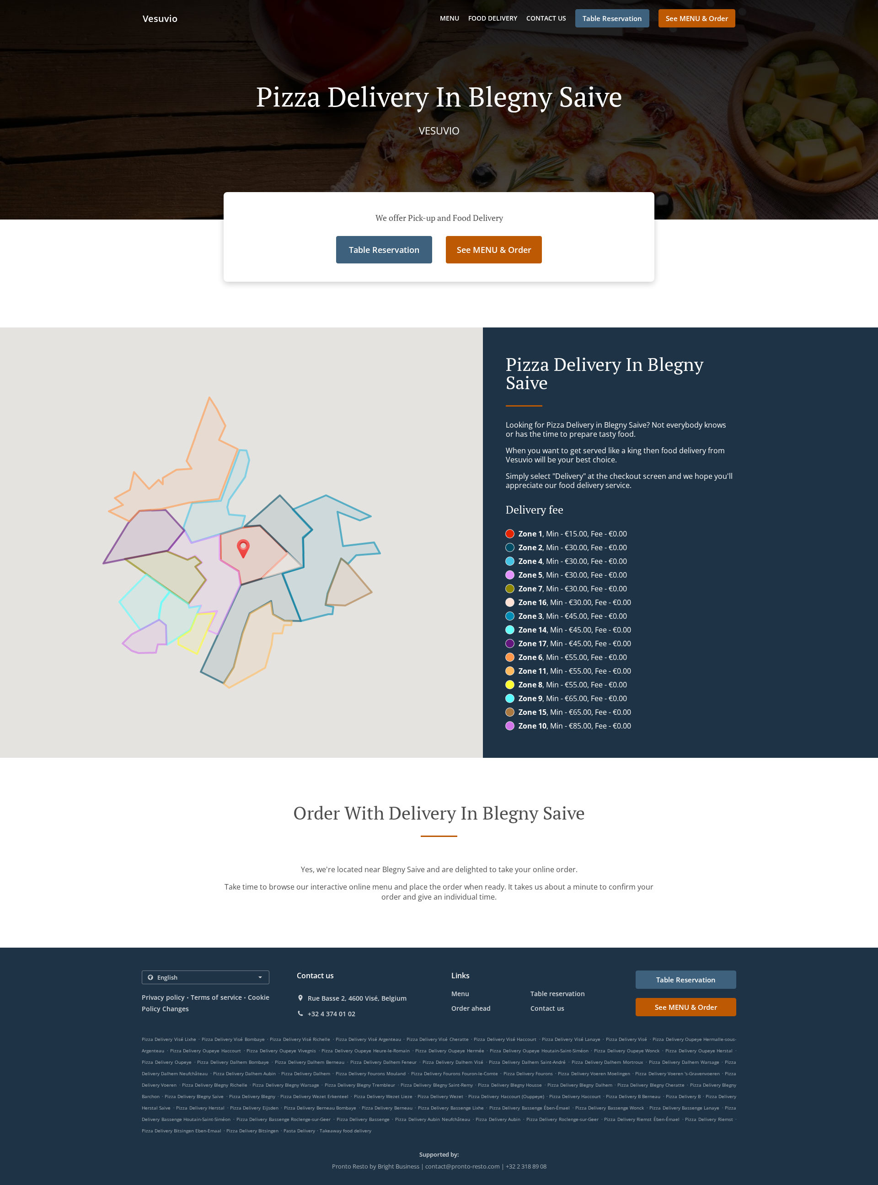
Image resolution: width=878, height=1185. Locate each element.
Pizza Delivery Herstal (200, 1108)
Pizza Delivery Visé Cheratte (438, 1039)
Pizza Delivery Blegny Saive (194, 1096)
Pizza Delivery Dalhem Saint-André (527, 1062)
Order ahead (471, 1008)
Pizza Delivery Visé (627, 1039)
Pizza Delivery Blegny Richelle (214, 1085)
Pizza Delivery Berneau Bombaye (320, 1108)
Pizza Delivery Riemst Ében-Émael (642, 1119)
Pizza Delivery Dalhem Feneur (383, 1062)
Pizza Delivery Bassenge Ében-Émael (529, 1108)
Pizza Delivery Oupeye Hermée (449, 1050)
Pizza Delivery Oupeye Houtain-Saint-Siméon (539, 1050)
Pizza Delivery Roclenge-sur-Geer (562, 1119)
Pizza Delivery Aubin (498, 1119)
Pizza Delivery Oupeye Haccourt (205, 1050)
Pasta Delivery (300, 1130)
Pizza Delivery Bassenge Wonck (609, 1108)
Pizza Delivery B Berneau (633, 1096)
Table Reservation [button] (612, 18)
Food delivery (492, 18)
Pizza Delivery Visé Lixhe (169, 1039)
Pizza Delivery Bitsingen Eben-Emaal (181, 1130)
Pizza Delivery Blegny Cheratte (651, 1085)
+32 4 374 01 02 (331, 1014)
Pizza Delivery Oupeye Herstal (699, 1050)
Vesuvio (160, 18)
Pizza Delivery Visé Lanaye (571, 1039)
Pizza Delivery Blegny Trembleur (360, 1085)
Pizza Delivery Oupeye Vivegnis (281, 1050)
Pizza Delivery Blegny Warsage (285, 1085)
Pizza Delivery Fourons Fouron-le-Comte (454, 1073)
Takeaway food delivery (345, 1130)
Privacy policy (163, 997)
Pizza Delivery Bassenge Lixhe (451, 1108)
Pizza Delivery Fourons (528, 1073)
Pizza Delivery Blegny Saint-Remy (437, 1085)
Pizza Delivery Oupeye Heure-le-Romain (365, 1050)
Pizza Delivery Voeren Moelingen (594, 1073)
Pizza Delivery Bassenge (363, 1119)
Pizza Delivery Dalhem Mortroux (607, 1062)
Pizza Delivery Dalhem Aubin (244, 1073)
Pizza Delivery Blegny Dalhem (579, 1085)
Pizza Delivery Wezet (440, 1096)
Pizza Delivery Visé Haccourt (505, 1039)
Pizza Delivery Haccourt (575, 1096)
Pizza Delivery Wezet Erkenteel (314, 1096)
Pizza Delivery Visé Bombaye (233, 1039)
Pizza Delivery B (683, 1096)
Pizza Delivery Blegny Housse (510, 1085)
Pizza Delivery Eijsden (254, 1108)
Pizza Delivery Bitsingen (252, 1130)
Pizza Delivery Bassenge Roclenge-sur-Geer (283, 1119)
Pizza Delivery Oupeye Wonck (626, 1050)
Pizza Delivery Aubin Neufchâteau (432, 1119)
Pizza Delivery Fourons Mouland (371, 1073)
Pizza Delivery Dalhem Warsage (684, 1062)
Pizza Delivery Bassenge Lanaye (684, 1108)
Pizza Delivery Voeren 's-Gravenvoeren (677, 1073)
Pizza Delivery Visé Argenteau (368, 1039)
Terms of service (216, 997)
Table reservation (557, 993)
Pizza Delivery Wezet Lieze (383, 1096)
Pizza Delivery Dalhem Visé (453, 1062)
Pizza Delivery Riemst (709, 1119)
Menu (449, 18)
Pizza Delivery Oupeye (167, 1062)
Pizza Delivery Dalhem (305, 1073)
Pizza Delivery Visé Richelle (300, 1039)
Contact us (546, 18)
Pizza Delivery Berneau (387, 1108)
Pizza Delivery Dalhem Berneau (310, 1062)
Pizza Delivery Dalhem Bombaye (233, 1062)
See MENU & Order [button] (697, 18)
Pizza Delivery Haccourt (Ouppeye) (506, 1096)
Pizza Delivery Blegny (252, 1096)
